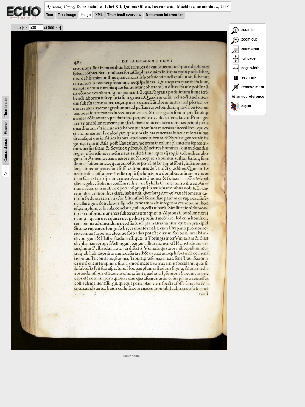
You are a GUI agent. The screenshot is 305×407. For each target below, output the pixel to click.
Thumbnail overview (124, 15)
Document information (164, 15)
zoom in (247, 30)
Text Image (67, 15)
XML (99, 15)
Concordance (6, 150)
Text (49, 15)
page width (249, 68)
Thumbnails (6, 107)
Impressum (131, 356)
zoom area (249, 49)
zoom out (248, 39)
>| (59, 28)
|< (23, 28)
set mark (248, 77)
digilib (245, 106)
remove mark (252, 87)
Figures (6, 128)
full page (248, 58)
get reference (252, 96)
